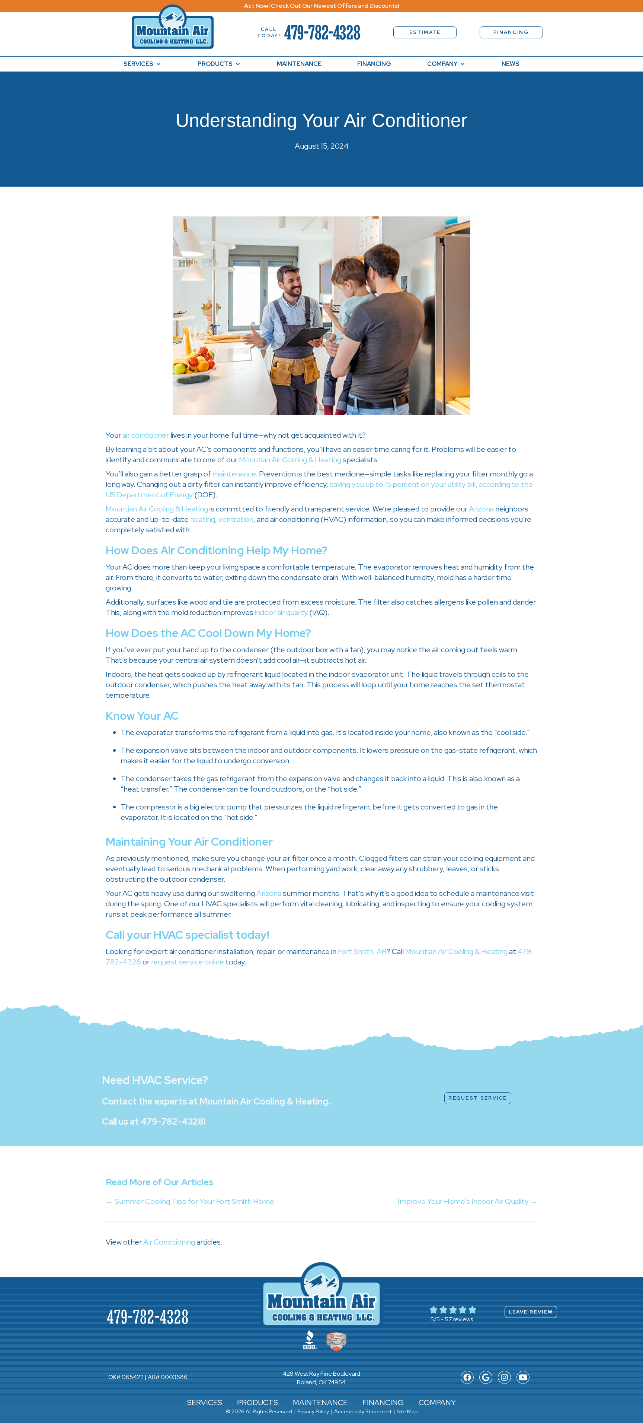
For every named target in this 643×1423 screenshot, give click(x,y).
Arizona (481, 509)
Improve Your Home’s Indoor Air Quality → (467, 1201)
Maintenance (299, 64)
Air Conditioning (169, 1242)
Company (442, 64)
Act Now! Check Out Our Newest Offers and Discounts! (321, 6)
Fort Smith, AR (362, 951)
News (510, 64)
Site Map (407, 1411)
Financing (374, 64)
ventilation (235, 519)
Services (138, 64)
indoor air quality (281, 612)
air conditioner (145, 435)
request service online (187, 962)
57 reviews (459, 1319)
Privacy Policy (313, 1411)
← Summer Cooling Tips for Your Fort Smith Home (190, 1201)
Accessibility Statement (362, 1411)
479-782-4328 (322, 32)
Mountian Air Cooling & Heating (290, 460)
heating (202, 519)
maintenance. (234, 474)
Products (215, 64)
